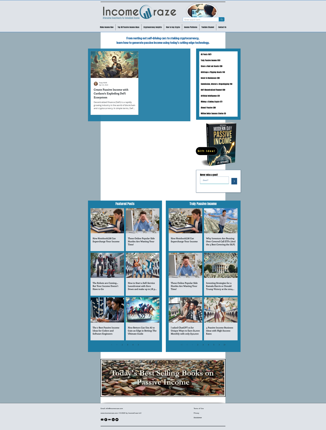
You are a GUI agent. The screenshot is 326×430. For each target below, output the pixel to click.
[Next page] (138, 344)
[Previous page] (111, 344)
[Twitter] (116, 419)
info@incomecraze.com (114, 408)
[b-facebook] (105, 419)
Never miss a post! (209, 175)
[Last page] (224, 344)
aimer (199, 418)
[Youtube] (102, 419)
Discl (195, 418)
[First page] (181, 344)
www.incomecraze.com (109, 413)
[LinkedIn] (113, 419)
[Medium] (109, 419)
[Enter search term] (221, 19)
